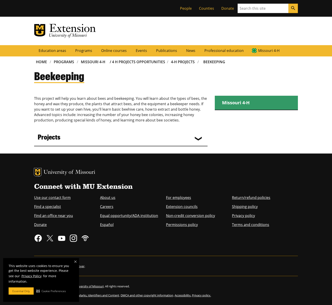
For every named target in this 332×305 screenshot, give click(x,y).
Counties (206, 8)
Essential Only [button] (21, 291)
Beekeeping (214, 61)
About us (107, 197)
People (186, 8)
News (190, 50)
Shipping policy (245, 206)
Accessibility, (183, 295)
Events (141, 50)
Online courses (114, 50)
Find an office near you (53, 215)
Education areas (52, 50)
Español (107, 224)
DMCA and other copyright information (147, 295)
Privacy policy (243, 215)
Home (41, 61)
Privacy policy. (201, 295)
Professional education (224, 50)
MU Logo (38, 172)
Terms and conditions (250, 224)
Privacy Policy (31, 276)
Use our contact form (52, 197)
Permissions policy (182, 224)
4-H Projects (183, 61)
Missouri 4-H (269, 50)
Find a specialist (47, 206)
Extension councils (182, 206)
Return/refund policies (251, 197)
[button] (51, 291)
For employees (178, 197)
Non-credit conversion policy (190, 215)
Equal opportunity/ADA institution (129, 215)
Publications (166, 50)
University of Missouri (69, 173)
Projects (49, 137)
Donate (227, 8)
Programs (83, 50)
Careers (106, 206)
